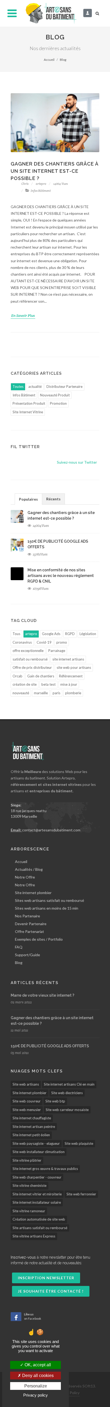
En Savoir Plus (23, 315)
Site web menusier (27, 1110)
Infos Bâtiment (40, 191)
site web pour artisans (74, 667)
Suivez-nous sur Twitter (77, 462)
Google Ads (51, 634)
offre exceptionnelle (28, 650)
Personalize (35, 1386)
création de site (25, 684)
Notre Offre (25, 877)
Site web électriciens (67, 1093)
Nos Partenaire (27, 916)
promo (61, 642)
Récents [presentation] (53, 499)
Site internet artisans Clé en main (69, 1084)
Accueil (49, 60)
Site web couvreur (27, 1101)
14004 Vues (60, 184)
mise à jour (68, 684)
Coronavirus (22, 642)
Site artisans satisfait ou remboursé (40, 1228)
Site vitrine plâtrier (27, 1160)
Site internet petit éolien (31, 1135)
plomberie (73, 693)
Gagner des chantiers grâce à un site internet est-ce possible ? (54, 171)
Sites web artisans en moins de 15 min (46, 908)
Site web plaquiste (79, 1143)
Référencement (70, 676)
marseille (41, 693)
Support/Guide (27, 954)
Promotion (58, 403)
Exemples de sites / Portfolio (39, 939)
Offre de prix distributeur (32, 667)
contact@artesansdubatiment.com (51, 830)
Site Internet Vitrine (28, 412)
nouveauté (21, 693)
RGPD (70, 634)
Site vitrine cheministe (29, 1185)
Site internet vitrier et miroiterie (37, 1194)
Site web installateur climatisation (39, 1152)
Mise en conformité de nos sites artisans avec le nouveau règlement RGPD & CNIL (61, 575)
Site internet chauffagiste (32, 1118)
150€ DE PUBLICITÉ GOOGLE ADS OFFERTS (50, 1046)
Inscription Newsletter (46, 1277)
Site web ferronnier (81, 1194)
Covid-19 (44, 642)
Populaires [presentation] (28, 499)
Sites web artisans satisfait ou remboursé (49, 900)
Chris (25, 184)
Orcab (17, 676)
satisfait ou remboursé (30, 659)
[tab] (28, 498)
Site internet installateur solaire (37, 1202)
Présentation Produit (29, 403)
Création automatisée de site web (39, 1219)
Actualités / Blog (29, 869)
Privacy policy (35, 1395)
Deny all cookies (37, 1375)
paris (56, 693)
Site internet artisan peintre (34, 1126)
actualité (35, 386)
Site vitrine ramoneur (29, 1211)
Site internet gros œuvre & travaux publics (45, 1168)
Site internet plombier (33, 892)
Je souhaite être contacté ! (51, 1291)
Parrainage (56, 650)
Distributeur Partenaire (64, 386)
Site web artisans (26, 1084)
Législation (88, 634)
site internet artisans (68, 659)
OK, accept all (37, 1365)
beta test (48, 684)
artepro (41, 184)
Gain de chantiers (40, 676)
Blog (18, 962)
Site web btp (55, 1101)
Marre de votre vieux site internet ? (42, 995)
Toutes (18, 386)
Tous (16, 634)
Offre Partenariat (29, 931)
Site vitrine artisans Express (34, 1236)
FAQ (18, 947)
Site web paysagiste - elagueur (36, 1143)
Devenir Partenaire (30, 923)
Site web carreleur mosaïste (67, 1110)
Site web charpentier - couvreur (37, 1177)
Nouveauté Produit (55, 395)
